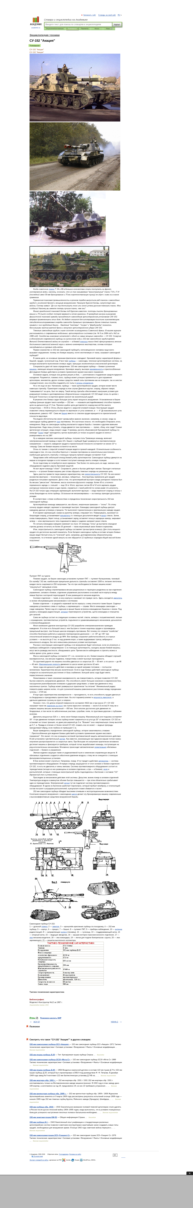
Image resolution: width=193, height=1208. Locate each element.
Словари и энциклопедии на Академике (66, 19)
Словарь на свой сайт (107, 15)
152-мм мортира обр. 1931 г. (43, 1080)
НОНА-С (114, 1022)
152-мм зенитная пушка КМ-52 (43, 1117)
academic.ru (35, 28)
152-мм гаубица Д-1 (39, 1122)
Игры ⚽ (109, 29)
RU (119, 15)
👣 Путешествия (37, 1156)
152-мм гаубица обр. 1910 (42, 1107)
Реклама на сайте (75, 1154)
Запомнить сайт (90, 15)
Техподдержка (63, 1154)
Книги (97, 29)
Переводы (85, 29)
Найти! (117, 25)
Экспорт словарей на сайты (39, 1160)
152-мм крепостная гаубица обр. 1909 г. (48, 1094)
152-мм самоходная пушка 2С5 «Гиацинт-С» (50, 1135)
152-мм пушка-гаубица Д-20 (42, 1055)
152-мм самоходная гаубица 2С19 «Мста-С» (50, 1059)
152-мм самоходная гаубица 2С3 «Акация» (49, 1044)
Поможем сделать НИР (50, 1018)
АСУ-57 (36, 1022)
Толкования (72, 29)
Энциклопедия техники (55, 29)
